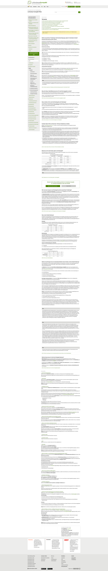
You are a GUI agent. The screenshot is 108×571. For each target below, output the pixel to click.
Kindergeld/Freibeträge (33, 93)
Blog (44, 6)
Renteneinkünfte (31, 106)
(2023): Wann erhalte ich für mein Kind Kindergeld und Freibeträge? (52, 119)
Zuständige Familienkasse (45, 481)
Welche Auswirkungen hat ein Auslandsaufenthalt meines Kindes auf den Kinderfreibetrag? (55, 28)
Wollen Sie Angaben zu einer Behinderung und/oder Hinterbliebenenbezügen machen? (54, 453)
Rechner (30, 45)
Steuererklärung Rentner (31, 566)
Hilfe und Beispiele (32, 43)
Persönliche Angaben (32, 66)
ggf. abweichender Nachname (46, 372)
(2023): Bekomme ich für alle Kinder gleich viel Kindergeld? (50, 177)
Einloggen (78, 6)
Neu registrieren (71, 6)
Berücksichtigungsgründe (34, 90)
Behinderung (44, 43)
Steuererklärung (67, 69)
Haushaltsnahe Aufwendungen (33, 122)
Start (31, 6)
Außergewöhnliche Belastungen (33, 124)
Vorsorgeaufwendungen (67, 511)
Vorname (45, 17)
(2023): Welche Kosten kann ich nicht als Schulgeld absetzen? (51, 367)
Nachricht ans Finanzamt (32, 127)
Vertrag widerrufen (64, 566)
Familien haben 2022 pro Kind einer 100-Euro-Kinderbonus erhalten (52, 24)
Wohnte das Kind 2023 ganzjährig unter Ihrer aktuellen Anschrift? (51, 416)
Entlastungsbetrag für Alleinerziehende (33, 79)
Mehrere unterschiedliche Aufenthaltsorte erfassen (49, 423)
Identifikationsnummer (45, 386)
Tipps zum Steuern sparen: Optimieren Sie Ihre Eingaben (34, 34)
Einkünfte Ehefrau (31, 97)
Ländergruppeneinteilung (47, 269)
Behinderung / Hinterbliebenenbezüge (33, 86)
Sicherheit (34, 6)
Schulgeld (54, 360)
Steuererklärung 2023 (31, 560)
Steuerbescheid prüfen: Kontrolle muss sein (33, 41)
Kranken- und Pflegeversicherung (33, 83)
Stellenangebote (53, 560)
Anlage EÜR (30, 64)
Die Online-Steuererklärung (36, 3)
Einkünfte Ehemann (32, 95)
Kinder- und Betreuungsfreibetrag (33, 76)
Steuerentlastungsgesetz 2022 (49, 125)
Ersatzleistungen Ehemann (33, 100)
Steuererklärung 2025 (31, 557)
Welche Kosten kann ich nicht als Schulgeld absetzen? (50, 29)
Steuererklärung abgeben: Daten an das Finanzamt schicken (34, 38)
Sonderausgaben (73, 75)
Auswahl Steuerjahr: (31, 59)
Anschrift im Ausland (45, 437)
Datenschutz (63, 560)
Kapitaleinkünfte (31, 104)
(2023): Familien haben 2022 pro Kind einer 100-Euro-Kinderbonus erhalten (53, 146)
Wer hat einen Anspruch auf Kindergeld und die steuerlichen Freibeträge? (53, 26)
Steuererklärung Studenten (32, 563)
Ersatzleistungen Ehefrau (32, 102)
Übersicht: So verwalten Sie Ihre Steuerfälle (33, 23)
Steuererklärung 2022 (31, 562)
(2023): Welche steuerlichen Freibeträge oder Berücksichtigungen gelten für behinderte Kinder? (56, 87)
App (28, 6)
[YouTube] (79, 568)
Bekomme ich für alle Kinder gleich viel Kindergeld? (50, 25)
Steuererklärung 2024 (31, 559)
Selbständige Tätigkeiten (32, 109)
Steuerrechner (43, 559)
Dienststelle (43, 444)
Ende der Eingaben (32, 129)
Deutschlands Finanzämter (45, 557)
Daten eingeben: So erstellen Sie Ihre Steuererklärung (34, 31)
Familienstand (31, 62)
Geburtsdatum (44, 378)
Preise (39, 6)
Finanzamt (52, 465)
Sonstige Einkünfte (32, 113)
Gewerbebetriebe (31, 111)
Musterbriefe (43, 560)
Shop (47, 6)
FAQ (42, 6)
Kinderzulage (76, 44)
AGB (62, 559)
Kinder (43, 17)
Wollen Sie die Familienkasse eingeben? (48, 470)
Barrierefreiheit (63, 562)
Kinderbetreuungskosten (72, 412)
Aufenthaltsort (32, 71)
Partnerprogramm (54, 559)
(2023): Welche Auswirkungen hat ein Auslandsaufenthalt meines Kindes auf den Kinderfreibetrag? (56, 353)
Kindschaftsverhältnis (33, 73)
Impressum (63, 557)
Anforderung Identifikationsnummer (68, 394)
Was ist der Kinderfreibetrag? (46, 27)
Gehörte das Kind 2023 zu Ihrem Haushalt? (48, 406)
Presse (30, 50)
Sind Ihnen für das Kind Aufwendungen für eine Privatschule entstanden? (52, 491)
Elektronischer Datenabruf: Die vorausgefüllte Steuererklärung (33, 28)
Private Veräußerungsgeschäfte (33, 115)
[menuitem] (64, 6)
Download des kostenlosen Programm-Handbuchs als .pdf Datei (33, 53)
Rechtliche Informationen (32, 47)
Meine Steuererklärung (32, 25)
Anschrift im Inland (44, 434)
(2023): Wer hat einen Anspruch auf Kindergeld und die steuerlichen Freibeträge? (54, 211)
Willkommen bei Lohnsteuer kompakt (33, 20)
